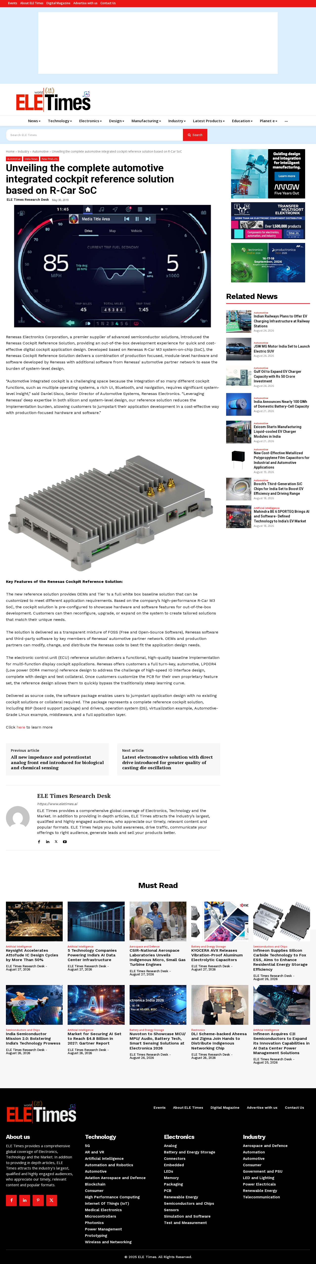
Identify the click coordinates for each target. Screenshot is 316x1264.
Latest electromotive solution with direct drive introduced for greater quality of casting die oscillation (167, 762)
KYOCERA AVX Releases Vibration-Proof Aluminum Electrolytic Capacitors (217, 955)
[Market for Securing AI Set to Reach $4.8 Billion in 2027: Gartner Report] (96, 1005)
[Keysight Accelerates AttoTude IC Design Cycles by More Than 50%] (34, 921)
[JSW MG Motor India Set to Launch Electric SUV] (238, 349)
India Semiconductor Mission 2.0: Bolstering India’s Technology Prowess (33, 1038)
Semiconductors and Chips (270, 946)
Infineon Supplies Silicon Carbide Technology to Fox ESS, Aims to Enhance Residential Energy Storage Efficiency (280, 960)
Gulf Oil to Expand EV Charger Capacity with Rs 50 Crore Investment (277, 376)
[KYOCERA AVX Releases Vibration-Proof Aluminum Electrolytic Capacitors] (219, 921)
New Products (50, 159)
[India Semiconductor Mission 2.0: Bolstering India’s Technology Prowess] (34, 1005)
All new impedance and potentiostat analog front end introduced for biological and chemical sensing (57, 762)
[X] (56, 841)
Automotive (40, 151)
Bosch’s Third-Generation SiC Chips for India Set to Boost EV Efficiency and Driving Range (278, 488)
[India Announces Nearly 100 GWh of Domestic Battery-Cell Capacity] (238, 404)
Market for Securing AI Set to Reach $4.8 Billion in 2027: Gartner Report (94, 1038)
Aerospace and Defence (144, 946)
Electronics (198, 1030)
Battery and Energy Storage (208, 946)
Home (10, 151)
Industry (23, 151)
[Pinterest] (38, 1200)
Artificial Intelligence (266, 508)
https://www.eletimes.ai (57, 804)
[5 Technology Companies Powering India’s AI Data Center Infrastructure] (96, 921)
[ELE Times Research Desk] (18, 817)
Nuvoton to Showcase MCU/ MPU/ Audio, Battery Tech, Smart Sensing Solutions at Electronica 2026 (158, 1040)
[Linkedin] (47, 841)
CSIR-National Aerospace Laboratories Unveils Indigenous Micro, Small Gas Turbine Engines (158, 957)
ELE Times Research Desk (28, 199)
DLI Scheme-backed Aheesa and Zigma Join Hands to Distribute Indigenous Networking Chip (219, 1040)
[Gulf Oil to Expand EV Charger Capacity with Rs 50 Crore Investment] (238, 376)
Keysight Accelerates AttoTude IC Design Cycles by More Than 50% (32, 955)
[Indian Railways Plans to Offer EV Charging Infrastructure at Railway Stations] (238, 321)
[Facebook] (39, 841)
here (20, 727)
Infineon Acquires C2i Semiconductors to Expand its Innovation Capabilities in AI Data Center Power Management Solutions (281, 1043)
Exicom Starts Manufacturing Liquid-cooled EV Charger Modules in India (277, 431)
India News (31, 159)
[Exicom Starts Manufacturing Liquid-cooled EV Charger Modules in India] (238, 432)
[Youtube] (65, 841)
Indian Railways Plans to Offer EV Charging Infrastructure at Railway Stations (282, 321)
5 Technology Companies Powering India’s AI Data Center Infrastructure (92, 955)
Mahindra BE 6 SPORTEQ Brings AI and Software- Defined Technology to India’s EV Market (281, 516)
